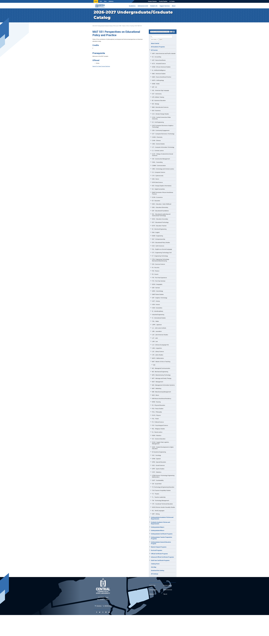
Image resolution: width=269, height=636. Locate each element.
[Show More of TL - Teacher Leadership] (151, 497)
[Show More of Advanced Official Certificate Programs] (150, 557)
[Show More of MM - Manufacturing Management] (151, 391)
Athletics (111, 1)
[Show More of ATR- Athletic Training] (151, 97)
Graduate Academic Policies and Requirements (160, 522)
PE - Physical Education (158, 405)
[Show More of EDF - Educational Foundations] (151, 210)
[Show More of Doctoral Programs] (150, 550)
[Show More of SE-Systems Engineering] (151, 451)
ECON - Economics (157, 197)
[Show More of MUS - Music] (151, 395)
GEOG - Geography (157, 284)
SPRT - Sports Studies (158, 468)
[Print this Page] (174, 32)
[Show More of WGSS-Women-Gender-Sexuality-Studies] (151, 507)
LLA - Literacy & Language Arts (160, 345)
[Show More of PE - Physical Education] (151, 405)
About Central (155, 43)
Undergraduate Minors (157, 530)
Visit (101, 1)
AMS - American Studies (159, 73)
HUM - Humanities (157, 308)
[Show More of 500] (152, 364)
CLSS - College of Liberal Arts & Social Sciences (162, 154)
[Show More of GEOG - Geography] (151, 284)
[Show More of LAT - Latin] (151, 338)
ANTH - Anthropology (158, 80)
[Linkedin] (105, 612)
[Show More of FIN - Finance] (151, 270)
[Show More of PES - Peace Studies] (151, 408)
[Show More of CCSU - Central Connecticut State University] (151, 117)
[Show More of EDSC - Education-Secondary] (151, 219)
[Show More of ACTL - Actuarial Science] (151, 63)
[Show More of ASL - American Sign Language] (151, 90)
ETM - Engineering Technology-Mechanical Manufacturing (160, 260)
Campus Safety (167, 585)
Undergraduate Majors (157, 527)
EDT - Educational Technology (160, 222)
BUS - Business (156, 110)
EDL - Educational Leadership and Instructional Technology (161, 214)
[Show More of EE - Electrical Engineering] (151, 229)
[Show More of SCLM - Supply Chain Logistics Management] (151, 442)
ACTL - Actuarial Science (159, 63)
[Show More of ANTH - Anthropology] (151, 80)
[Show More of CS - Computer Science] (151, 172)
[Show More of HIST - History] (151, 301)
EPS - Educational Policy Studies (161, 242)
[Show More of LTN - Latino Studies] (151, 354)
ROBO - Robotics (156, 435)
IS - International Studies (159, 318)
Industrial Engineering (158, 314)
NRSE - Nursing (156, 402)
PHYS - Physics (156, 415)
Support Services (165, 6)
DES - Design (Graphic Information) (161, 185)
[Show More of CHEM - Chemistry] (151, 137)
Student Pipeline (152, 1)
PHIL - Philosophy (157, 412)
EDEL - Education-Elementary (160, 207)
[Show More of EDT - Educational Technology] (151, 222)
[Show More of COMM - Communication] (151, 165)
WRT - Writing (156, 514)
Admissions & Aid (143, 6)
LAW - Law (155, 341)
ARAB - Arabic (156, 83)
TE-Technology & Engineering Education (163, 487)
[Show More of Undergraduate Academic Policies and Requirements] (150, 517)
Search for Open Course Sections (101, 66)
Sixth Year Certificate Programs (160, 560)
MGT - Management (157, 381)
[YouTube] (109, 612)
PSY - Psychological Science (160, 425)
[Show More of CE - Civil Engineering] (151, 122)
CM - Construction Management (161, 159)
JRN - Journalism (157, 331)
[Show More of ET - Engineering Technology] (151, 255)
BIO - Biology (155, 104)
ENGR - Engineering (157, 236)
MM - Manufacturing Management (161, 392)
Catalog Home (155, 564)
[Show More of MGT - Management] (151, 381)
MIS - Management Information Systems (163, 385)
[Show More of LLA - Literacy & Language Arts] (151, 344)
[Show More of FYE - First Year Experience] (151, 277)
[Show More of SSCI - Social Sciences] (151, 465)
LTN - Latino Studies (157, 355)
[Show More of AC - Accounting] (151, 56)
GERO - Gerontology (157, 291)
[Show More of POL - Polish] (151, 418)
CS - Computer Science (158, 172)
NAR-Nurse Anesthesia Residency (161, 398)
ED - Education (156, 200)
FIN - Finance (155, 271)
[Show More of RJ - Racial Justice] (151, 432)
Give (105, 1)
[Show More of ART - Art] (151, 87)
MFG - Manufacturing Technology (161, 375)
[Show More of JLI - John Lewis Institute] (151, 328)
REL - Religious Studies (158, 428)
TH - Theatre (155, 494)
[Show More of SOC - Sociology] (151, 455)
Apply (95, 1)
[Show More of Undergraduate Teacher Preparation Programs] (150, 537)
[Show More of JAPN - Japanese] (151, 324)
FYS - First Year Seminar (158, 281)
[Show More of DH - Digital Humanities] (151, 189)
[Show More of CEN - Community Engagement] (151, 130)
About (173, 6)
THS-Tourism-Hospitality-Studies (161, 490)
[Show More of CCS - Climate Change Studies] (151, 113)
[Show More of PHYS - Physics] (151, 415)
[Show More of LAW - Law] (151, 341)
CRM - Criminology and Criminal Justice (163, 169)
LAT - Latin (155, 338)
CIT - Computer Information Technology (163, 147)
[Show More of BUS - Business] (151, 110)
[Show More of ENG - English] (151, 232)
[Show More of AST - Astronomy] (151, 93)
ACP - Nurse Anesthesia (158, 60)
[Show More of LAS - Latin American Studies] (151, 334)
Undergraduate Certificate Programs (161, 534)
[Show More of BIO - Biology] (151, 103)
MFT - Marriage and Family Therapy (161, 378)
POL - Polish (155, 418)
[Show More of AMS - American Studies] (151, 73)
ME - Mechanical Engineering (160, 371)
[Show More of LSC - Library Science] (151, 351)
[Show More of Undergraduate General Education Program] (150, 542)
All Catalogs (154, 574)
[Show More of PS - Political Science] (151, 422)
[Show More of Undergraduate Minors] (150, 530)
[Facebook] (96, 612)
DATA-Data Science (157, 182)
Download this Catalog (157, 570)
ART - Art (154, 87)
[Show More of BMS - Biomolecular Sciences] (151, 107)
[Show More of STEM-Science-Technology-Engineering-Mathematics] (151, 475)
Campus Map (153, 589)
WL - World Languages (158, 510)
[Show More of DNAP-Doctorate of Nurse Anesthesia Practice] (151, 192)
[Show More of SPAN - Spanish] (151, 458)
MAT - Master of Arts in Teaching (127, 25)
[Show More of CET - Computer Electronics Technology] (151, 133)
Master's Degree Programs (158, 547)
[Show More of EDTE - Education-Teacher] (151, 225)
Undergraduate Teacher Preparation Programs (161, 537)
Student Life (153, 6)
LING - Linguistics (157, 348)
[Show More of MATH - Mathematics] (151, 358)
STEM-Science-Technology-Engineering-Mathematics (163, 476)
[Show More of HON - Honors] (151, 304)
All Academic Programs (158, 47)
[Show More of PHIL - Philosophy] (151, 411)
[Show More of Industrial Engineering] (151, 314)
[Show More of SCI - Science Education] (151, 438)
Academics (132, 6)
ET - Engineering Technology (160, 256)
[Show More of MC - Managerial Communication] (151, 368)
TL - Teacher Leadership (158, 497)
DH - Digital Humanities (158, 189)
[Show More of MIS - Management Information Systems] (151, 385)
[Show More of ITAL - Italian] (151, 321)
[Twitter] (99, 612)
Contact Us (152, 585)
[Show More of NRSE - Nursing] (151, 401)
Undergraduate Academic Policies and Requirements (162, 518)
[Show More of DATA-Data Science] (151, 182)
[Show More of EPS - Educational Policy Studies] (151, 242)
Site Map (153, 567)
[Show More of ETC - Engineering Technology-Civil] (151, 252)
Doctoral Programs (156, 550)
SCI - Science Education (158, 439)
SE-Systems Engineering (159, 452)
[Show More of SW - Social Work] (151, 483)
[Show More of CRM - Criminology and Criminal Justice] (151, 168)
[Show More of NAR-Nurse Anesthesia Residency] (151, 398)
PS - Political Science (158, 422)
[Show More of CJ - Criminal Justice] (151, 150)
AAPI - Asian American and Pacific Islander (164, 53)
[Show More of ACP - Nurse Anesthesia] (151, 60)
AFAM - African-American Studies (161, 67)
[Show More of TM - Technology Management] (151, 500)
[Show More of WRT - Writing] (151, 513)
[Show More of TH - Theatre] (151, 493)
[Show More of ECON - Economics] (151, 197)
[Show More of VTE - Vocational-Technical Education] (151, 503)
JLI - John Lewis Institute (159, 328)
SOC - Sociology (156, 455)
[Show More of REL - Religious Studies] (151, 428)
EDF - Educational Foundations (160, 210)
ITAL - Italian (155, 321)
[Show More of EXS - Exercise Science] (151, 264)
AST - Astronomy (157, 94)
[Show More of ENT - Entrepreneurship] (151, 239)
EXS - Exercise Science (158, 264)
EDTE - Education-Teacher (159, 225)
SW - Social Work (156, 483)
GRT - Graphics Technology (159, 298)
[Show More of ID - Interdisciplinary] (151, 311)
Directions (99, 606)
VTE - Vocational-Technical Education (162, 504)
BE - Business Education (159, 100)
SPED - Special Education (159, 462)
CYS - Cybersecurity (157, 175)
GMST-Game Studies (158, 294)
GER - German (156, 287)
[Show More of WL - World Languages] (151, 510)
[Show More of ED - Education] (151, 200)
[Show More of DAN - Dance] (151, 179)
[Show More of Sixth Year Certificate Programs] (150, 560)
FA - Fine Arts (155, 267)
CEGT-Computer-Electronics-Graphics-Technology (163, 126)
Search (160, 39)
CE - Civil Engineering (158, 122)
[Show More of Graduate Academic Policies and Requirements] (150, 522)
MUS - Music (155, 395)
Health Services (167, 589)
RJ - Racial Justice (157, 432)
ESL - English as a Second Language (162, 249)
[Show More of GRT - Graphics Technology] (151, 297)
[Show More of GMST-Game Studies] (151, 294)
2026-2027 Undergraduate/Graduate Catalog (102, 25)
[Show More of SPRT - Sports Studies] (151, 468)
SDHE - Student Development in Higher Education (163, 447)
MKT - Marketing (156, 388)
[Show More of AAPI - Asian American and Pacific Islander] (151, 53)
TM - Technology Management (160, 500)
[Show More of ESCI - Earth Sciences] (151, 245)
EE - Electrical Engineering (159, 229)
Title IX (165, 594)
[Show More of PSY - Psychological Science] (151, 425)
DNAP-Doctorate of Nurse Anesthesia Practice (162, 193)
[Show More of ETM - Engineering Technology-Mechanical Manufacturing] (151, 259)
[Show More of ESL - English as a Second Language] (151, 249)
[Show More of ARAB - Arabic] (151, 83)
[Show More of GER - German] (151, 287)
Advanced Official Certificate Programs (162, 557)
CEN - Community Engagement (160, 130)
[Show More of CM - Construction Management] (151, 158)
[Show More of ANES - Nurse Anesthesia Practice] (151, 77)
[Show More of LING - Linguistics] (151, 348)
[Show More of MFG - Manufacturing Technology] (151, 375)
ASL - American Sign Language (160, 90)
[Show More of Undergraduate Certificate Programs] (150, 533)
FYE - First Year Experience (159, 277)
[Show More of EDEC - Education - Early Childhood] (151, 204)
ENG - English (156, 232)
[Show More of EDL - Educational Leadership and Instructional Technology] (151, 214)
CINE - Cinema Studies (158, 144)
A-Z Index (172, 1)
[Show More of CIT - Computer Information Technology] (151, 147)
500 (136, 25)
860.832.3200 (108, 606)
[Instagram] (102, 612)
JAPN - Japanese (157, 324)
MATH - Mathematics (158, 358)
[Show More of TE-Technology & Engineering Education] (151, 487)
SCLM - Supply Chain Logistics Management (160, 442)
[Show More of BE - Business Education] (151, 100)
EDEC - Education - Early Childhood (161, 204)
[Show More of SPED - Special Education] (151, 462)
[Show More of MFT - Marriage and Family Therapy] (151, 378)
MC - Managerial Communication (161, 368)
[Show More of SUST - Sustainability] (151, 480)
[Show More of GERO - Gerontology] (151, 291)
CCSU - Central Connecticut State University (161, 118)
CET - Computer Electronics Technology (163, 134)
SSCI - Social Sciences (158, 465)
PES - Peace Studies (157, 408)
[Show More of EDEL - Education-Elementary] (151, 207)
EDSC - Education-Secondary (160, 219)
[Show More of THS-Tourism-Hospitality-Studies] (151, 490)
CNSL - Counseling (157, 162)
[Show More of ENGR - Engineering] (151, 235)
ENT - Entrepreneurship (158, 239)
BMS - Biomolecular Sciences (160, 107)
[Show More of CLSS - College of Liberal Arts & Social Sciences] (151, 153)
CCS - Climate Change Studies (160, 114)
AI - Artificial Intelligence (158, 70)
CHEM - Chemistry (157, 137)
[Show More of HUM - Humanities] (151, 307)
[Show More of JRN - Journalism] (151, 331)
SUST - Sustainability (158, 480)
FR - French (155, 274)
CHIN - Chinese (156, 140)
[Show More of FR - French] (151, 274)
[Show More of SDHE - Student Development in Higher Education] (151, 447)
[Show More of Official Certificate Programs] (150, 553)
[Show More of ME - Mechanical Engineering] (151, 371)
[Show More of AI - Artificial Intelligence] (151, 70)
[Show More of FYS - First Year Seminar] (151, 281)
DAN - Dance (155, 179)
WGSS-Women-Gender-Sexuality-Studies (163, 507)
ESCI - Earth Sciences (158, 246)
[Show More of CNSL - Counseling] (151, 162)
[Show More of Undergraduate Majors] (150, 527)
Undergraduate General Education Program (161, 542)
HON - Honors (156, 304)
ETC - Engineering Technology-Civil (161, 252)
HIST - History (156, 301)
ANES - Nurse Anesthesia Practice (161, 77)
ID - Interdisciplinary (157, 311)
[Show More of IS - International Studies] (151, 317)
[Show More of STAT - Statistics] (151, 472)
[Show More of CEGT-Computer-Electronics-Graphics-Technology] (151, 125)
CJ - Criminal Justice (158, 150)
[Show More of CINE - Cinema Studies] (151, 143)
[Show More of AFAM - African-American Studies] (151, 66)
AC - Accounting (156, 57)
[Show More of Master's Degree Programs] (150, 547)
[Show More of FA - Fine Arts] (151, 267)
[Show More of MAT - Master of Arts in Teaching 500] (151, 361)
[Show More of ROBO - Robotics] (151, 435)
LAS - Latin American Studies (160, 334)
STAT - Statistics (156, 472)
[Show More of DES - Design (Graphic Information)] (151, 185)
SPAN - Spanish (156, 458)
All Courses (115, 25)
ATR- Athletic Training (158, 97)
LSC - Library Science (158, 351)
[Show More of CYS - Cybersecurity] (151, 175)
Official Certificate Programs (159, 553)
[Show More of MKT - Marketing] (151, 388)
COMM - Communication (159, 165)
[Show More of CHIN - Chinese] (151, 140)
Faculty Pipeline (163, 1)
